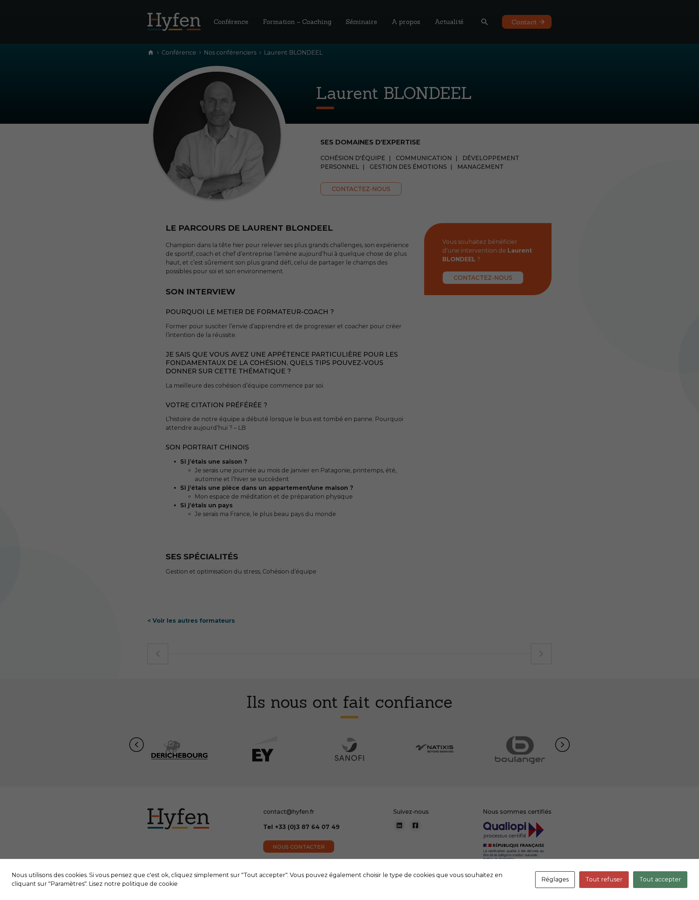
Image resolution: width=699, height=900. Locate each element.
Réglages (555, 879)
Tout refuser (604, 879)
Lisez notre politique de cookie (133, 883)
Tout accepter (660, 879)
